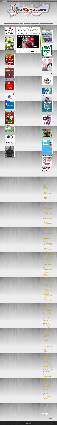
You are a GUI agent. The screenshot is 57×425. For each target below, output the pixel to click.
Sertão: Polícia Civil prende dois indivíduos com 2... (47, 279)
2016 (43, 406)
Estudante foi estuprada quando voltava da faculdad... (46, 398)
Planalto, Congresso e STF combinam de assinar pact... (47, 285)
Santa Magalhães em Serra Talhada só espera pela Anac (47, 200)
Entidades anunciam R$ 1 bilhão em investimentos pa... (47, 280)
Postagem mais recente (19, 54)
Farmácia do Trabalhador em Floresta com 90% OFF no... (47, 346)
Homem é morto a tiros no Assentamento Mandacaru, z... (47, 317)
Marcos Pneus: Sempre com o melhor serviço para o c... (47, 237)
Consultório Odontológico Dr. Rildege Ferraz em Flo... (47, 261)
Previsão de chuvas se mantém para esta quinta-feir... (47, 242)
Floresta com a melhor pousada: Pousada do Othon (47, 381)
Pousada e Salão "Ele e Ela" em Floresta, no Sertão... (47, 197)
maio (44, 187)
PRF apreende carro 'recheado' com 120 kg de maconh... (47, 319)
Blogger (30, 423)
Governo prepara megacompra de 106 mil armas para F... (47, 330)
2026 (43, 171)
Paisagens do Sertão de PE (19, 23)
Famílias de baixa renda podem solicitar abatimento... (46, 294)
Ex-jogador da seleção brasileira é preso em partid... (47, 355)
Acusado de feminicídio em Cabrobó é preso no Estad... (47, 232)
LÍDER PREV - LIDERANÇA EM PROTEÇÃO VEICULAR (47, 272)
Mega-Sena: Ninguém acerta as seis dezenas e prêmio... (47, 356)
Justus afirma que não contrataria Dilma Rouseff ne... (47, 345)
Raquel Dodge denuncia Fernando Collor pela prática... (47, 246)
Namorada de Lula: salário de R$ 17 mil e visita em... (47, 376)
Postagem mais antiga (37, 54)
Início (7, 23)
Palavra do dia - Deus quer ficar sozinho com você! (46, 212)
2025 (43, 172)
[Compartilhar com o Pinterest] (36, 51)
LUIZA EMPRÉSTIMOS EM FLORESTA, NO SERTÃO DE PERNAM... (47, 307)
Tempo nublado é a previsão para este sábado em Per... (47, 378)
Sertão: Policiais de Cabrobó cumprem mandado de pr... (47, 385)
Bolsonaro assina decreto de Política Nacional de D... (47, 208)
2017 (43, 405)
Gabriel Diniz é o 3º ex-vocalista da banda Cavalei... (47, 297)
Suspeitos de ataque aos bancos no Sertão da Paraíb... (47, 198)
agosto (44, 184)
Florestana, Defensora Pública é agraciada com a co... (47, 393)
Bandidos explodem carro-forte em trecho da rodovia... (47, 289)
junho (44, 186)
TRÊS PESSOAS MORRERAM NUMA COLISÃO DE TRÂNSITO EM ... (47, 366)
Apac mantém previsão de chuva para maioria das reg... (47, 302)
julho (44, 185)
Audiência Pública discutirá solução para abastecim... (47, 240)
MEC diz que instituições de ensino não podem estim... (47, 207)
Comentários (44, 414)
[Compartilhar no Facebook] (35, 51)
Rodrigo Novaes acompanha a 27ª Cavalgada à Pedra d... (47, 292)
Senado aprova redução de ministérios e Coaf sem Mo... (47, 266)
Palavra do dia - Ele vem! (46, 335)
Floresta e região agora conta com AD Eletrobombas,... (47, 215)
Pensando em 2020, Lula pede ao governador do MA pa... (47, 193)
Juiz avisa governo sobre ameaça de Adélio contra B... (47, 203)
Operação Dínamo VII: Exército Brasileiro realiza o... (46, 277)
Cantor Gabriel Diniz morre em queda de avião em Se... (47, 309)
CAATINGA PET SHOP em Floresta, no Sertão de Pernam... (47, 324)
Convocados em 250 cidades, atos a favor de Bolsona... (47, 353)
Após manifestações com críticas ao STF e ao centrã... (47, 295)
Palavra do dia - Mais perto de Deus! (47, 303)
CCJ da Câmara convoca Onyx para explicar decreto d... (47, 274)
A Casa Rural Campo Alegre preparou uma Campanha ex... (47, 190)
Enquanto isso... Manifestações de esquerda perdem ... (47, 188)
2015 (43, 407)
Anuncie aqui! (37, 23)
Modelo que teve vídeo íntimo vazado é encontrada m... (47, 227)
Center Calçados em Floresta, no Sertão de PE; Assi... (47, 254)
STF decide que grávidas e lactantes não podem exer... (47, 248)
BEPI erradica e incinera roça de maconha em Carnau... (47, 230)
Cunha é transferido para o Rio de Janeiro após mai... (47, 195)
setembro (44, 183)
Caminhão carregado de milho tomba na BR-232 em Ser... (47, 314)
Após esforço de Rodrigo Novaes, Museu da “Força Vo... (47, 202)
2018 (43, 404)
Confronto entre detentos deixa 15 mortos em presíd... (47, 329)
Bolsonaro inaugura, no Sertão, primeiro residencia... (46, 388)
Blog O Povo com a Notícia (34, 33)
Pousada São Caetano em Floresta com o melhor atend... (47, 263)
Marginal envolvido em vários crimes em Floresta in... (47, 305)
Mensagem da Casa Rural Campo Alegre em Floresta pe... (47, 365)
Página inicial (28, 54)
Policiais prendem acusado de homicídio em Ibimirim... (46, 322)
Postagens (44, 413)
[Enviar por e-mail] (34, 51)
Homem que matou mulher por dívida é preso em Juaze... (47, 223)
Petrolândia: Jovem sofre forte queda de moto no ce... (47, 343)
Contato (10, 23)
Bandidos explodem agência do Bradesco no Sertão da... (46, 256)
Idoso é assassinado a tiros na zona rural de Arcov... (47, 320)
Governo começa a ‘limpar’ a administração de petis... (46, 327)
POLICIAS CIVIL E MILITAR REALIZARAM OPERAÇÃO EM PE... (47, 363)
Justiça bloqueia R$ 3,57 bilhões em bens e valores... (47, 390)
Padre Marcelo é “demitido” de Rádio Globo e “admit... (47, 213)
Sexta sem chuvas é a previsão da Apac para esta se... (47, 210)
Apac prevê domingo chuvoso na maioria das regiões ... (47, 358)
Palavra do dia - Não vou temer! (46, 359)
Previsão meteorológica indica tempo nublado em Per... (47, 269)
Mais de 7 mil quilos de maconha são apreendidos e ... (47, 312)
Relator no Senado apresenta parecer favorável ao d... (47, 249)
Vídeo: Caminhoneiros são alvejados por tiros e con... (47, 218)
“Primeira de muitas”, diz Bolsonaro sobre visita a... (47, 396)
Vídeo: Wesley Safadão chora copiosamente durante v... (46, 275)
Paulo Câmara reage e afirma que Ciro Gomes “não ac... (47, 268)
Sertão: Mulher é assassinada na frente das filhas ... (47, 251)
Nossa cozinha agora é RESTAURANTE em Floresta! (47, 351)
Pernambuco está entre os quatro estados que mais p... (47, 361)
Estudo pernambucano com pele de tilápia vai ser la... (47, 258)
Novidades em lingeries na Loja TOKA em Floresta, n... (47, 205)
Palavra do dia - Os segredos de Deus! (47, 243)
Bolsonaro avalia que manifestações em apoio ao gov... (47, 340)
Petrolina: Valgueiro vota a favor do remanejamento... (47, 253)
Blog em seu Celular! (29, 23)
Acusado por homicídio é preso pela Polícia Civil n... (47, 395)
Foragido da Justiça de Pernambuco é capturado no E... (47, 383)
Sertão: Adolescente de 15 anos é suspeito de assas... (47, 287)
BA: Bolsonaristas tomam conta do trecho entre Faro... (47, 341)
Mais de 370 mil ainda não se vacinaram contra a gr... (46, 325)
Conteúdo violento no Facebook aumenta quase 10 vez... (46, 348)
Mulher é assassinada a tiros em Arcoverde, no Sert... (47, 217)
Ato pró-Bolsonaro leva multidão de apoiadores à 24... (47, 336)
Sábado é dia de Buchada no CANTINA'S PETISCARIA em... (47, 371)
